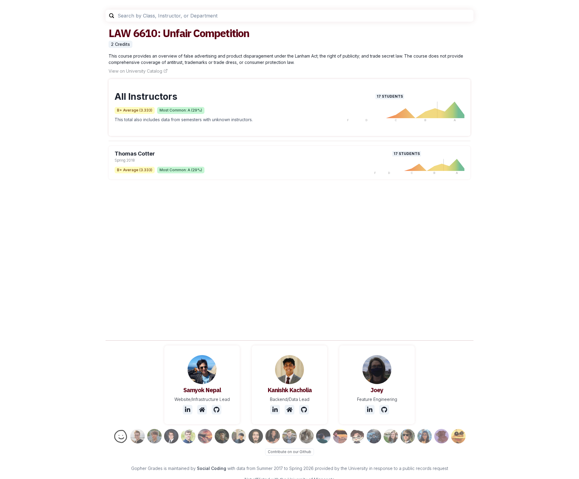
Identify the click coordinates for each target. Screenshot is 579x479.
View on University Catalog (135, 71)
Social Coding (211, 468)
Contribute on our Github (289, 451)
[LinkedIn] (187, 409)
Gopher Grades (147, 468)
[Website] (202, 409)
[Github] (216, 409)
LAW (120, 33)
